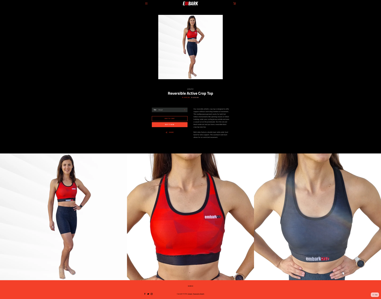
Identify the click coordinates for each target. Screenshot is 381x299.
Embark (190, 294)
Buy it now (169, 124)
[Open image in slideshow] (190, 47)
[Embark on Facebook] (145, 294)
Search (190, 286)
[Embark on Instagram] (152, 294)
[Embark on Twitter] (148, 294)
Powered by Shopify (198, 294)
